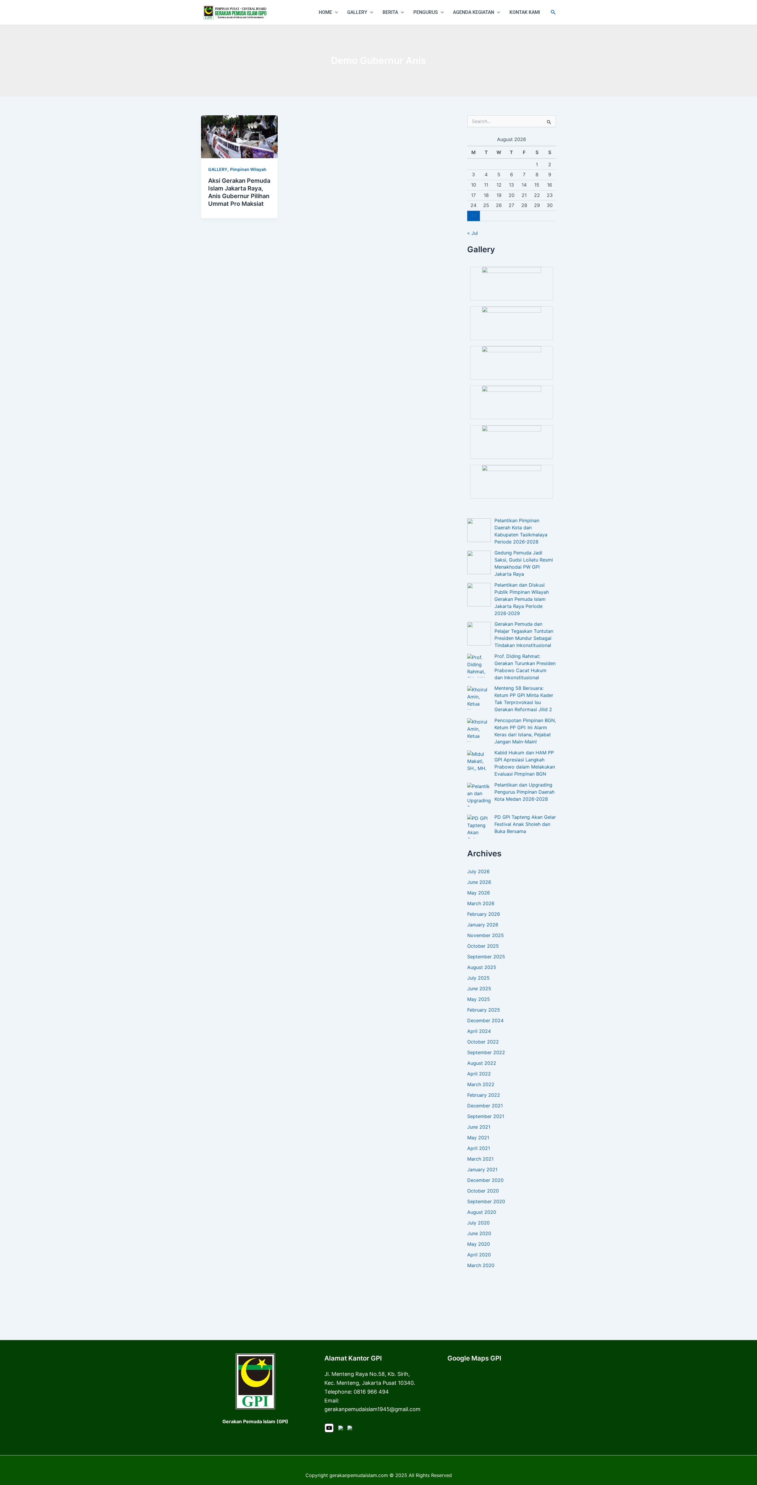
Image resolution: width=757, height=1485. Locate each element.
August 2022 (481, 1063)
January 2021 (482, 1169)
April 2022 (479, 1074)
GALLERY (217, 169)
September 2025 (486, 957)
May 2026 (478, 893)
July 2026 (478, 871)
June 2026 (479, 882)
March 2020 (480, 1265)
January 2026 (482, 925)
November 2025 (485, 935)
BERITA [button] (390, 12)
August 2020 (481, 1212)
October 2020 (483, 1191)
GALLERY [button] (357, 12)
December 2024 (485, 1020)
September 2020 (486, 1201)
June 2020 (479, 1233)
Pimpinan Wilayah (248, 169)
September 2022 (486, 1052)
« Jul (472, 233)
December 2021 (485, 1106)
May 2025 (478, 999)
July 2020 (478, 1223)
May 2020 (478, 1244)
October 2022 (483, 1042)
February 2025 (483, 1010)
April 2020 (479, 1255)
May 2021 (478, 1138)
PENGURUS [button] (425, 12)
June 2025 (479, 988)
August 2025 (481, 967)
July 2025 (478, 978)
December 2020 (485, 1180)
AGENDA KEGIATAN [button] (473, 12)
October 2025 (483, 946)
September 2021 (485, 1116)
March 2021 (480, 1159)
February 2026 (483, 914)
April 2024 (479, 1031)
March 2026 (480, 903)
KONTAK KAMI (524, 12)
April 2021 (478, 1148)
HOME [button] (325, 12)
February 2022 (483, 1095)
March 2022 (480, 1084)
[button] (335, 12)
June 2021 (478, 1127)
